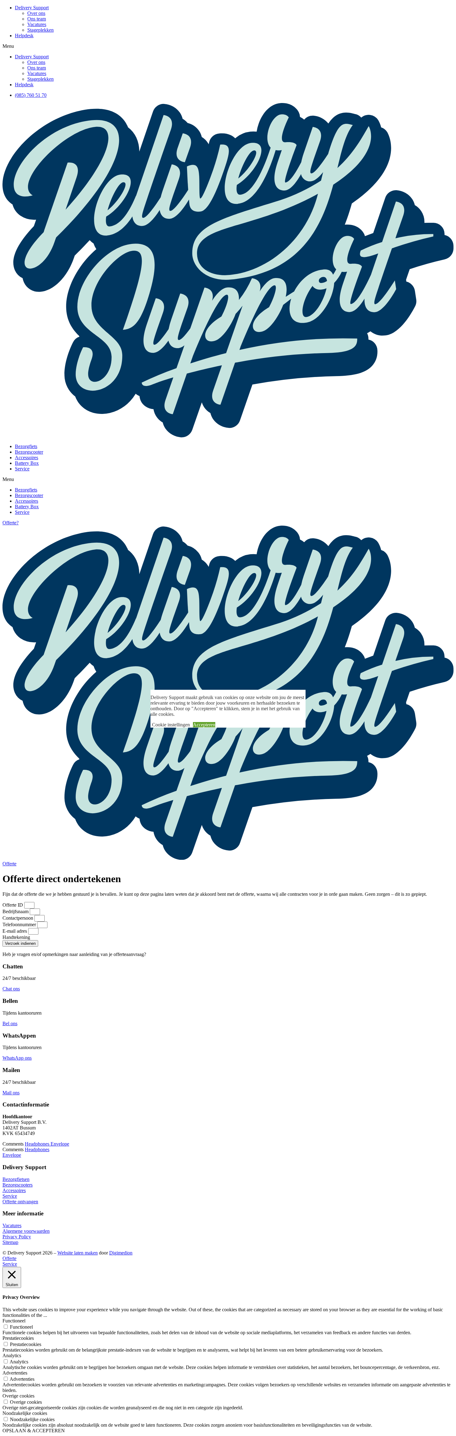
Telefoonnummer (19, 924)
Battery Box (27, 463)
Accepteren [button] (204, 724)
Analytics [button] (11, 1355)
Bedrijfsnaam (16, 911)
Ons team (36, 18)
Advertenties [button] (14, 1372)
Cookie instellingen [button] (171, 724)
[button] (228, 46)
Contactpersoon (18, 918)
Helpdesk (24, 35)
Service (22, 468)
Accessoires (26, 457)
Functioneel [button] (13, 1320)
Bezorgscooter (29, 452)
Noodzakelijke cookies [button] (24, 1413)
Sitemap (10, 1242)
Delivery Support (32, 7)
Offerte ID (13, 905)
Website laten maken (77, 1252)
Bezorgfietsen (15, 1179)
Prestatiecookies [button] (18, 1338)
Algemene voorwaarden (26, 1231)
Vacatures (36, 24)
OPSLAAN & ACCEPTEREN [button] (33, 1430)
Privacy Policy (16, 1236)
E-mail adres (15, 931)
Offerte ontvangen (20, 1201)
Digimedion (120, 1252)
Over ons (36, 13)
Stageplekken (40, 30)
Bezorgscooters (17, 1184)
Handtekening (16, 937)
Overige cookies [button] (18, 1395)
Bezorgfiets (26, 446)
